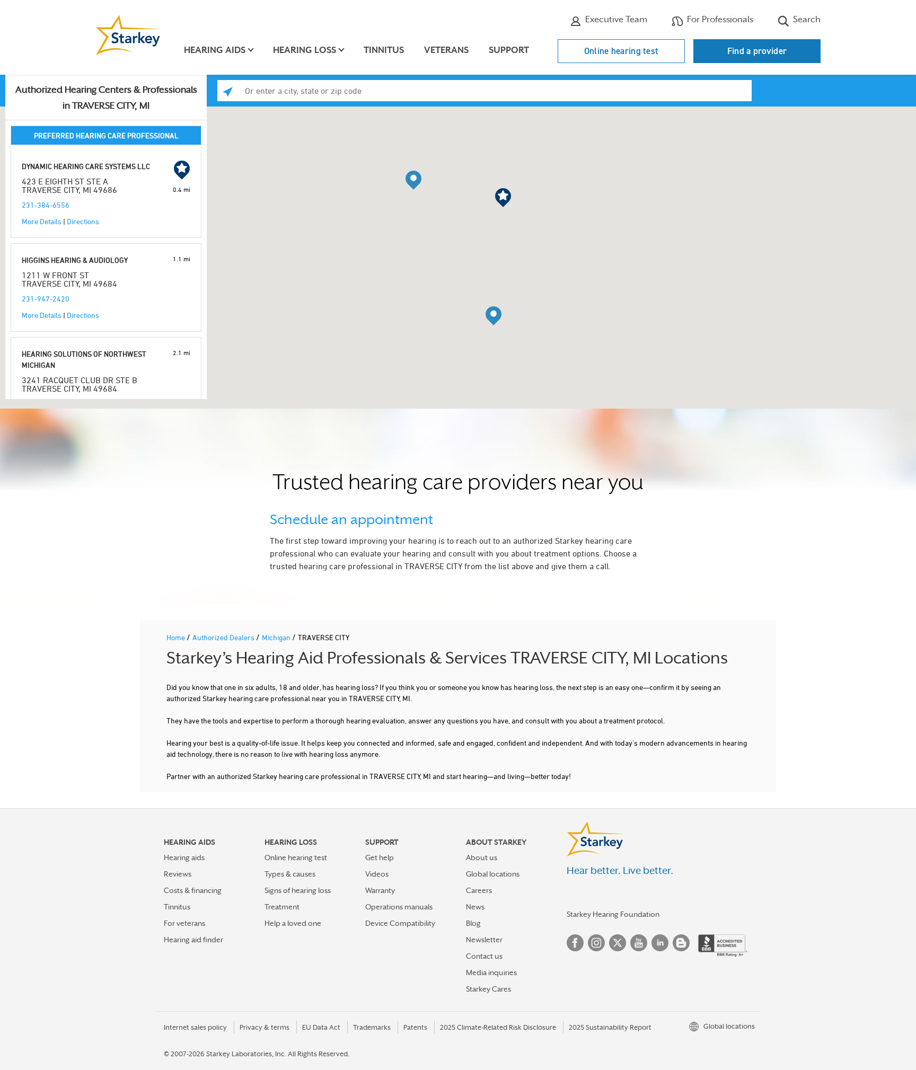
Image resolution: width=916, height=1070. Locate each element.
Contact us (484, 956)
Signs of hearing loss (298, 890)
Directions (83, 221)
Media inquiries (491, 972)
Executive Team (615, 19)
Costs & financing (193, 890)
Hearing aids (184, 857)
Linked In (659, 942)
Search (806, 19)
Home (176, 637)
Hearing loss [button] (304, 50)
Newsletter (484, 939)
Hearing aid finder (193, 939)
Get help (379, 857)
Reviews (177, 874)
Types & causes (290, 874)
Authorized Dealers (224, 637)
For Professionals (719, 19)
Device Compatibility (400, 923)
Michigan (277, 637)
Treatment (282, 907)
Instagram (596, 942)
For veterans (184, 923)
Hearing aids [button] (214, 50)
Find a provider (757, 51)
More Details (41, 221)
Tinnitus (384, 50)
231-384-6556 (45, 204)
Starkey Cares (488, 989)
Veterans (446, 50)
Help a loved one (293, 923)
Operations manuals (399, 907)
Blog (473, 923)
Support (509, 50)
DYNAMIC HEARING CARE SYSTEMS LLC (86, 166)
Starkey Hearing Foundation (613, 914)
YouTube (638, 942)
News (475, 907)
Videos (377, 874)
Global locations (492, 874)
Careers (479, 890)
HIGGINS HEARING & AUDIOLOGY (75, 259)
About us (481, 857)
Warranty (380, 890)
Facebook (575, 942)
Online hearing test (621, 51)
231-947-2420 (45, 298)
